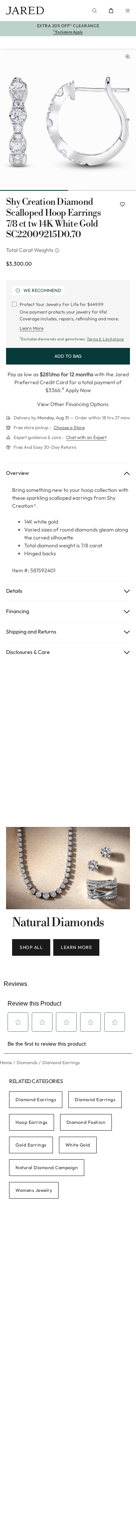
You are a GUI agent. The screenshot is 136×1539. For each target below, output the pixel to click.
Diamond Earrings (35, 1099)
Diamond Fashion (86, 1122)
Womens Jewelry (33, 1190)
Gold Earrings (30, 1145)
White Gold (77, 1145)
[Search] (94, 10)
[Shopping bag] (111, 11)
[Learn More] (58, 250)
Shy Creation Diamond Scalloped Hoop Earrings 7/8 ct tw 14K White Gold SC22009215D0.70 (53, 218)
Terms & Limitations (105, 339)
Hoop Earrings (31, 1122)
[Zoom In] (127, 56)
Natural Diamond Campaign (46, 1167)
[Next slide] (127, 119)
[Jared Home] (25, 11)
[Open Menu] (127, 10)
